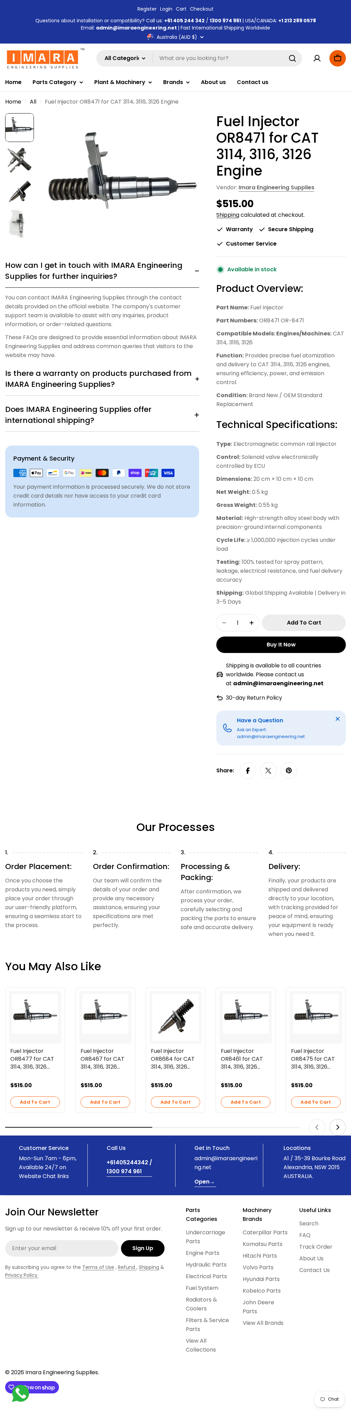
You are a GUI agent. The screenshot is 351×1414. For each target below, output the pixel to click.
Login (166, 8)
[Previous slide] (317, 1127)
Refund (127, 1267)
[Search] (292, 58)
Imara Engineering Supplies (276, 187)
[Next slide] (337, 1127)
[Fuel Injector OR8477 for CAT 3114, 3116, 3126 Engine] (35, 1013)
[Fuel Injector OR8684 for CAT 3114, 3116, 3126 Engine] (175, 1017)
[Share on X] (268, 770)
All (33, 102)
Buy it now (281, 645)
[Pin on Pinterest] (289, 770)
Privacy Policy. (21, 1275)
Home (13, 102)
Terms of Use (98, 1267)
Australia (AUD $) (177, 37)
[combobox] (199, 58)
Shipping (227, 215)
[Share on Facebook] (248, 770)
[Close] (337, 718)
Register (147, 8)
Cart (181, 8)
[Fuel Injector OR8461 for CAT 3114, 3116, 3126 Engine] (245, 1013)
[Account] (317, 58)
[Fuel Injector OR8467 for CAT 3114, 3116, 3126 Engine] (105, 1013)
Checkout (202, 8)
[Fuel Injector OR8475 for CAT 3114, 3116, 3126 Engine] (316, 1013)
